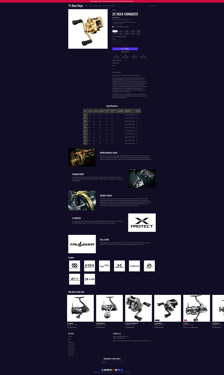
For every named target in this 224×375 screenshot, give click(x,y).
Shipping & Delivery (116, 62)
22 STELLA (185, 323)
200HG (126, 31)
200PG (115, 31)
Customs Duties (71, 344)
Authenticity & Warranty (116, 60)
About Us (70, 336)
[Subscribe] (121, 362)
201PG (120, 31)
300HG (120, 33)
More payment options (125, 51)
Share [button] (114, 69)
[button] (86, 6)
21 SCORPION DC (158, 323)
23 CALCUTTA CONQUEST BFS (131, 323)
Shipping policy (132, 19)
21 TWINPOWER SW (100, 323)
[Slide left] (109, 331)
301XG (138, 33)
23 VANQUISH (70, 323)
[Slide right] (114, 331)
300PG (138, 31)
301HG (126, 33)
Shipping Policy (71, 342)
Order (69, 340)
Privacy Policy (71, 353)
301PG (115, 33)
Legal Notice (70, 355)
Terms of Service (71, 350)
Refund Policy (71, 346)
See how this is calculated (118, 23)
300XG (132, 33)
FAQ (69, 338)
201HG (132, 31)
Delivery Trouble (71, 348)
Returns (113, 65)
